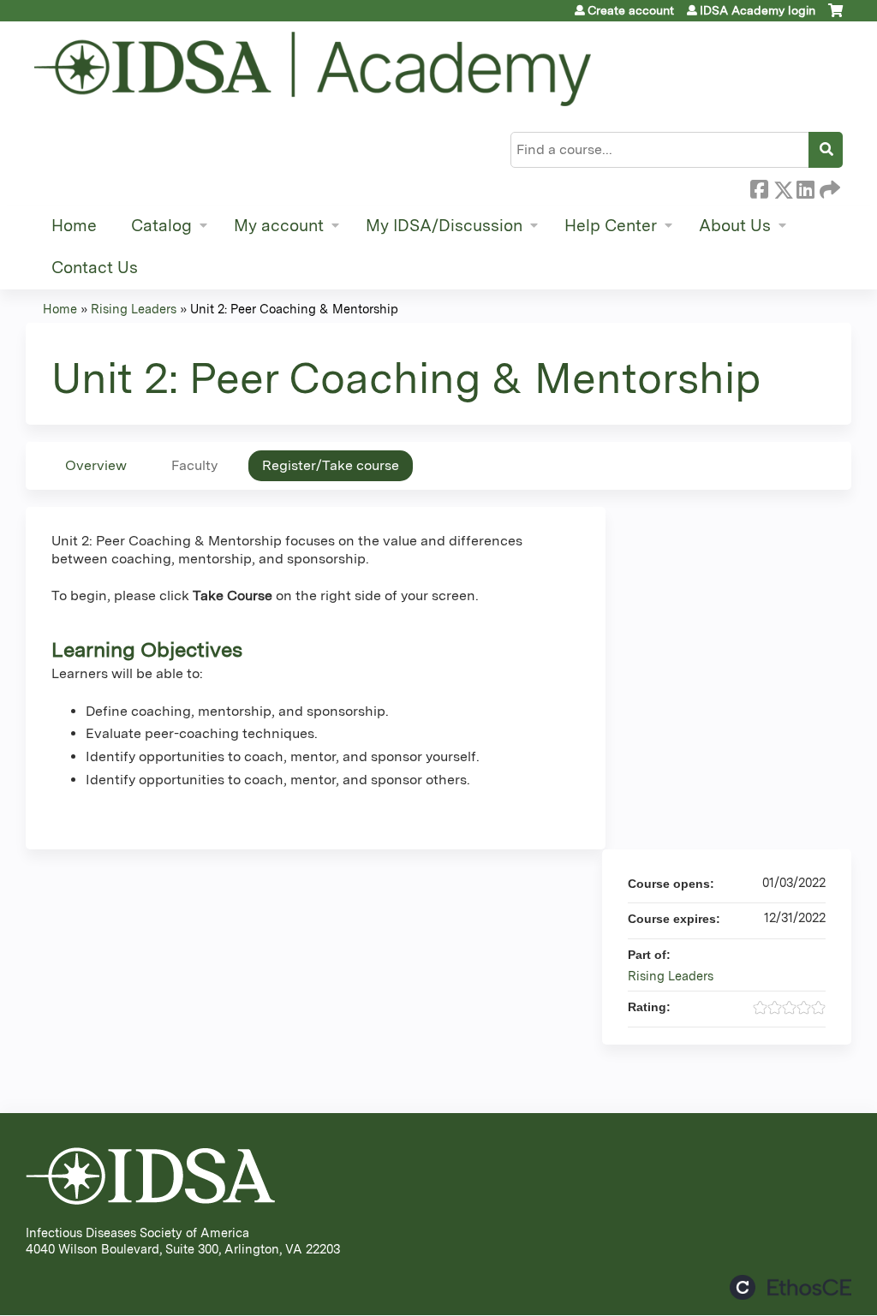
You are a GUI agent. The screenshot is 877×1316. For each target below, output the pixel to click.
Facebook (758, 186)
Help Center (610, 225)
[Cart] (835, 16)
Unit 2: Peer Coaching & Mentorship (294, 308)
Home (74, 225)
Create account (631, 10)
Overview (96, 465)
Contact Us (94, 267)
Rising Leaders (133, 308)
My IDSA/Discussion (444, 225)
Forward (828, 186)
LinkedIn (805, 186)
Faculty (194, 465)
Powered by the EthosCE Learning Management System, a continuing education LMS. (790, 1287)
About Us (735, 225)
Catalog (161, 225)
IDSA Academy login (757, 10)
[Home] (312, 68)
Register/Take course (330, 465)
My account (279, 225)
